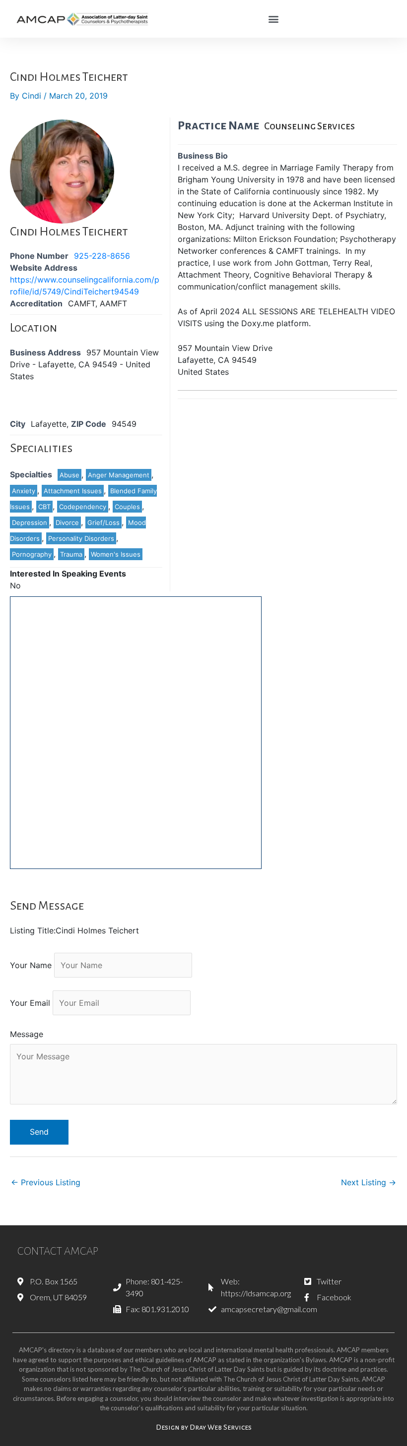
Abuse (69, 475)
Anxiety (23, 491)
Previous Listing (45, 1182)
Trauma (71, 554)
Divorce (67, 522)
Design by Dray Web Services (204, 1427)
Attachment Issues (73, 491)
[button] (274, 19)
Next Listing (368, 1182)
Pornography (32, 554)
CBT (44, 507)
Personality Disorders (81, 538)
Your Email (30, 1003)
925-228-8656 (102, 256)
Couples (127, 507)
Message (26, 1034)
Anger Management (118, 475)
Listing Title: (33, 930)
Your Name (31, 965)
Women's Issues (115, 554)
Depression (29, 522)
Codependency (82, 507)
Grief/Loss (103, 522)
